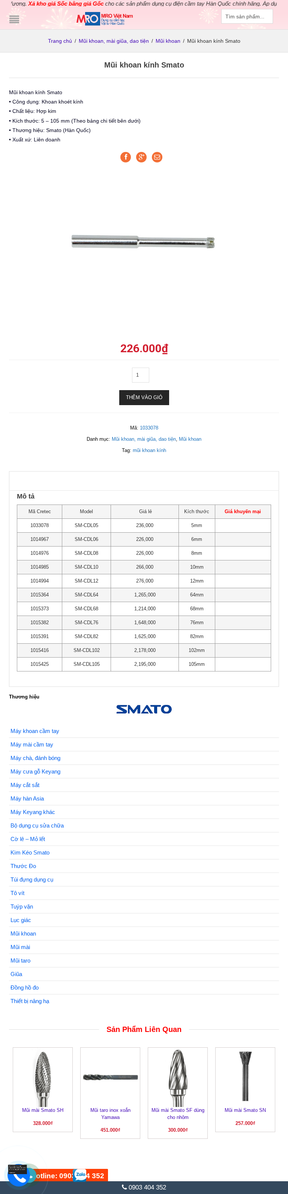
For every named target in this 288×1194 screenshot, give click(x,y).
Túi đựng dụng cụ (31, 879)
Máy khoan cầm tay (34, 731)
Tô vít (17, 893)
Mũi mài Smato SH (42, 1110)
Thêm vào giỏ (144, 397)
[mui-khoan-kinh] (144, 243)
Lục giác (20, 920)
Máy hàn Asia (27, 798)
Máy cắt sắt (24, 785)
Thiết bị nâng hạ (29, 1001)
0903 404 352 (146, 1187)
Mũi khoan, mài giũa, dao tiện (114, 41)
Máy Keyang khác (32, 812)
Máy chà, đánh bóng (35, 758)
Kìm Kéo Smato (30, 852)
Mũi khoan (168, 41)
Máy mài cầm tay (31, 744)
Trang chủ (60, 41)
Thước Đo (23, 866)
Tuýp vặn (21, 906)
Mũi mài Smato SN (245, 1110)
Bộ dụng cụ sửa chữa (37, 825)
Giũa (16, 974)
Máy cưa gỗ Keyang (35, 771)
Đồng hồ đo (24, 987)
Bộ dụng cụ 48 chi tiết (74, 1167)
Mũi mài (20, 947)
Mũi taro (20, 960)
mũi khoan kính (149, 450)
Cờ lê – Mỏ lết (27, 839)
